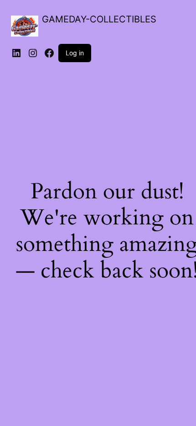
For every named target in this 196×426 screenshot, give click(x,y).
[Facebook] (49, 53)
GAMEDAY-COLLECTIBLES (99, 19)
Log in (75, 53)
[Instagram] (32, 53)
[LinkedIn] (16, 53)
